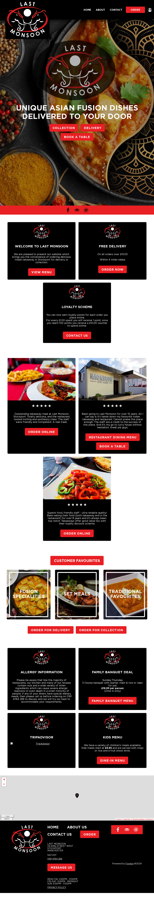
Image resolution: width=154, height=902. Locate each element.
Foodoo (129, 863)
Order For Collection (101, 630)
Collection (64, 127)
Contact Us (77, 335)
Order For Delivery (50, 630)
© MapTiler (126, 819)
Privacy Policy (56, 887)
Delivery (93, 127)
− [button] (4, 784)
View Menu (41, 272)
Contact (116, 9)
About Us (77, 827)
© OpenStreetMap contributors (142, 819)
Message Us (61, 867)
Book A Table (77, 136)
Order (135, 9)
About (100, 9)
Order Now (112, 269)
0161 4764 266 (54, 859)
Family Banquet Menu (112, 700)
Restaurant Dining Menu (112, 437)
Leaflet (118, 819)
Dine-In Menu (112, 760)
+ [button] (4, 779)
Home (87, 9)
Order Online (41, 431)
